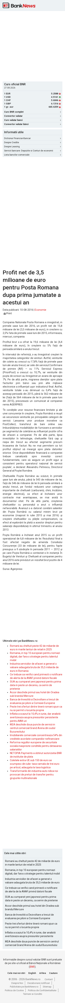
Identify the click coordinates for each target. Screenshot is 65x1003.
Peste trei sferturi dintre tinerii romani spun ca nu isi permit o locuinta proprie (31, 925)
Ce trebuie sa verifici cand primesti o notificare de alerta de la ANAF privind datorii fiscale (31, 889)
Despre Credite (11, 142)
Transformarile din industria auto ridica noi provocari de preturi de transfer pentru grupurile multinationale (34, 775)
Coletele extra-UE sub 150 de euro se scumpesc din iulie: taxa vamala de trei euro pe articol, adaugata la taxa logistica (34, 764)
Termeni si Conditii (32, 994)
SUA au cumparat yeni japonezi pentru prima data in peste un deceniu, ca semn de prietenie (35, 685)
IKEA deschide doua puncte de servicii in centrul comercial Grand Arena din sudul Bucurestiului (32, 728)
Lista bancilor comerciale (16, 155)
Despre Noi (17, 983)
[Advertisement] (32, 46)
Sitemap (47, 986)
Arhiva (42, 973)
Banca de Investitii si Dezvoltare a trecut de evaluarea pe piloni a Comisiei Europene (29, 916)
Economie (40, 309)
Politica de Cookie (14, 990)
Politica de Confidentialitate (42, 990)
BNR (32, 966)
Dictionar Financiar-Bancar (17, 138)
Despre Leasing (12, 146)
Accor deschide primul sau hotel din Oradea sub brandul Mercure (32, 907)
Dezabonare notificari (38, 983)
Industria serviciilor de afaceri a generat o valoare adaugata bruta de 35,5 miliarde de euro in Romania (34, 667)
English (32, 973)
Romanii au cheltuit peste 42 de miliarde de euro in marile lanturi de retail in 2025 (32, 863)
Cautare (53, 973)
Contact (49, 979)
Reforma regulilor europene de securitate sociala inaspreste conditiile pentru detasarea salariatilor (36, 746)
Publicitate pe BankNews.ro (24, 986)
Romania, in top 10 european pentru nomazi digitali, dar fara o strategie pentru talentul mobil (35, 657)
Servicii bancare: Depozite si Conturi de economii (28, 150)
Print (9, 313)
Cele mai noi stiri (16, 973)
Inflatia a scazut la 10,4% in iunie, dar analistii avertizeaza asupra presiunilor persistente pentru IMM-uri (35, 717)
